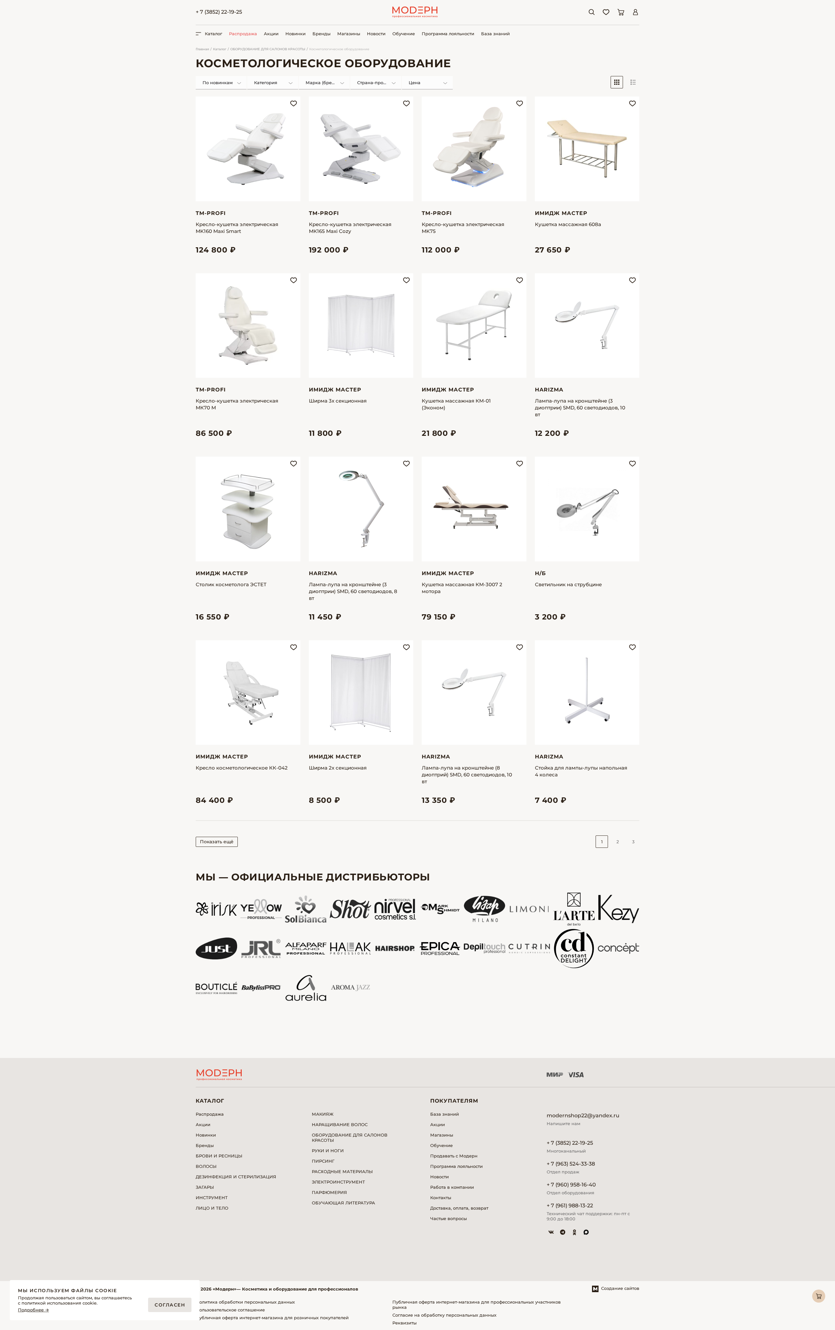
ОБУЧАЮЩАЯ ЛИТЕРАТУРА (343, 1202)
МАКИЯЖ (322, 1114)
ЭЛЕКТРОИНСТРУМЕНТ (338, 1182)
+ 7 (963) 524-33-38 (571, 1164)
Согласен (170, 1305)
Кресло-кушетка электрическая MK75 (463, 227)
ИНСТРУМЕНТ (212, 1197)
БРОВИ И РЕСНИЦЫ (219, 1155)
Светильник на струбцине (568, 584)
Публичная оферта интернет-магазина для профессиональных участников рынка (476, 1304)
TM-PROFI (211, 213)
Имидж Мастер (561, 213)
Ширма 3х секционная (338, 401)
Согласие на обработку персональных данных (444, 1315)
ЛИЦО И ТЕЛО (212, 1208)
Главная (202, 49)
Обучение (403, 33)
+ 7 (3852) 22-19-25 (219, 12)
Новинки (295, 33)
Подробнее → (33, 1310)
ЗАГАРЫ (205, 1187)
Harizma (549, 390)
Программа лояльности (448, 33)
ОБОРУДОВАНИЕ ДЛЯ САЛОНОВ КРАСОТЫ (267, 49)
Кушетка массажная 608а (568, 224)
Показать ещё (217, 842)
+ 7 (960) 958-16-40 (571, 1185)
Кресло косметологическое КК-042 (242, 768)
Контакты (440, 1197)
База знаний (495, 33)
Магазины (348, 33)
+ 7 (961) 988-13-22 (570, 1205)
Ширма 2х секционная (338, 768)
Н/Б (540, 573)
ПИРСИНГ (323, 1161)
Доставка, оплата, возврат (459, 1208)
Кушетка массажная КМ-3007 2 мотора (462, 587)
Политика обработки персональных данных (245, 1302)
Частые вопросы (448, 1218)
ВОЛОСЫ (206, 1166)
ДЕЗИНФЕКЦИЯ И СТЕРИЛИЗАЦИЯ (236, 1176)
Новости (376, 33)
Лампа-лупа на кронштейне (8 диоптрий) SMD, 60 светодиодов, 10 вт (467, 775)
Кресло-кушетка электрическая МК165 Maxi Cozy (350, 227)
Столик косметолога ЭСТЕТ (231, 584)
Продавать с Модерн (454, 1155)
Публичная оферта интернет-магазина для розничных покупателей (272, 1317)
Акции (271, 33)
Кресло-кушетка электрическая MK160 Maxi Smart (237, 227)
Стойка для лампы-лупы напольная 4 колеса (581, 771)
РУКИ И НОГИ (328, 1150)
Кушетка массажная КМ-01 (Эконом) (456, 404)
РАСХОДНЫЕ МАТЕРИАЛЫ (342, 1171)
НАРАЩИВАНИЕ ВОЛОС (340, 1124)
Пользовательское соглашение (230, 1309)
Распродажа (243, 33)
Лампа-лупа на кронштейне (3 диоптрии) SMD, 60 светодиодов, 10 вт (580, 408)
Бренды (321, 33)
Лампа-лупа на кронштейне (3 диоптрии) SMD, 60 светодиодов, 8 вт (353, 591)
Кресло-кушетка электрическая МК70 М (237, 404)
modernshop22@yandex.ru (583, 1115)
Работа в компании (452, 1187)
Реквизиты (404, 1322)
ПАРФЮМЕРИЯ (329, 1192)
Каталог (219, 49)
